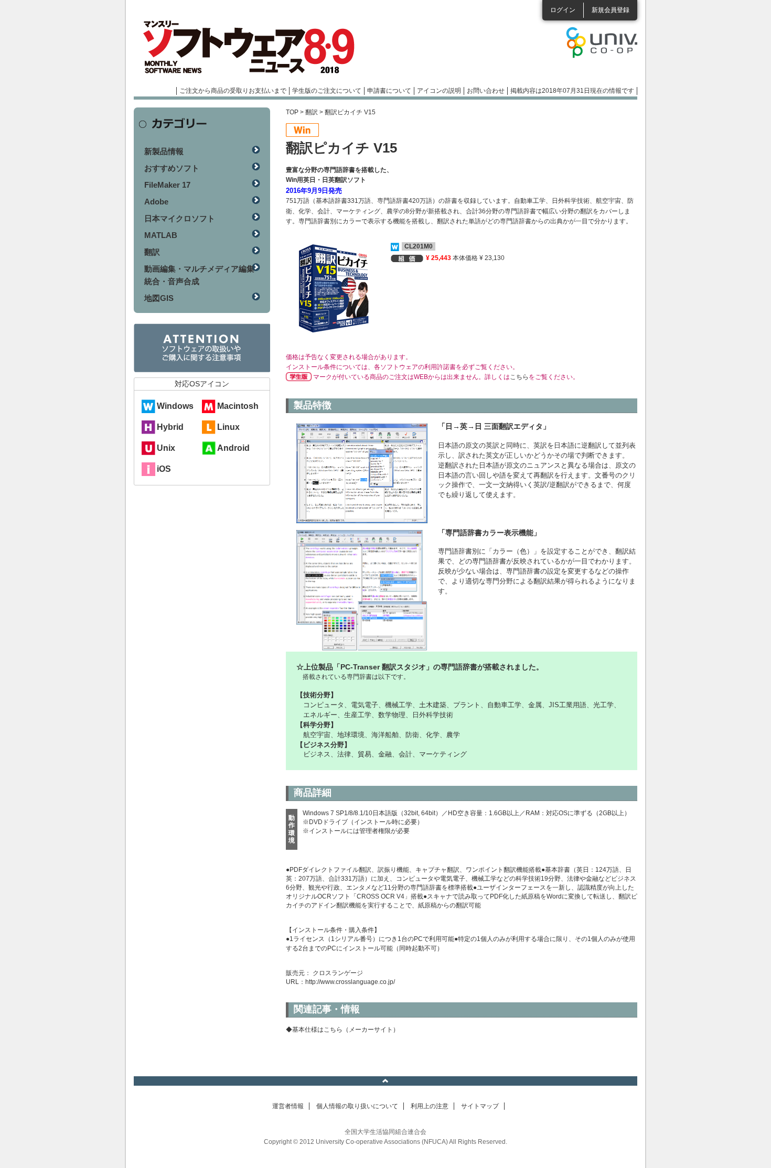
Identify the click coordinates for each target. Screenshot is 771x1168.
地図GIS (159, 298)
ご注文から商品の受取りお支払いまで (232, 90)
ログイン (562, 10)
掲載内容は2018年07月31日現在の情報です (572, 90)
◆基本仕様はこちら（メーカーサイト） (342, 1029)
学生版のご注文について (326, 90)
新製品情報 (164, 151)
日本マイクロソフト (179, 218)
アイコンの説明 (439, 90)
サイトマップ (480, 1106)
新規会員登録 (610, 10)
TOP (292, 112)
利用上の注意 (429, 1106)
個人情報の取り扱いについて (357, 1106)
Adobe (156, 201)
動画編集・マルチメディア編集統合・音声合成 (199, 275)
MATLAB (160, 235)
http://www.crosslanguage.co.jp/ (350, 982)
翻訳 (311, 112)
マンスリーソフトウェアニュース (245, 47)
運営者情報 (288, 1106)
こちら (519, 377)
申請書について (389, 90)
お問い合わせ (486, 90)
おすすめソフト (171, 168)
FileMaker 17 (167, 184)
